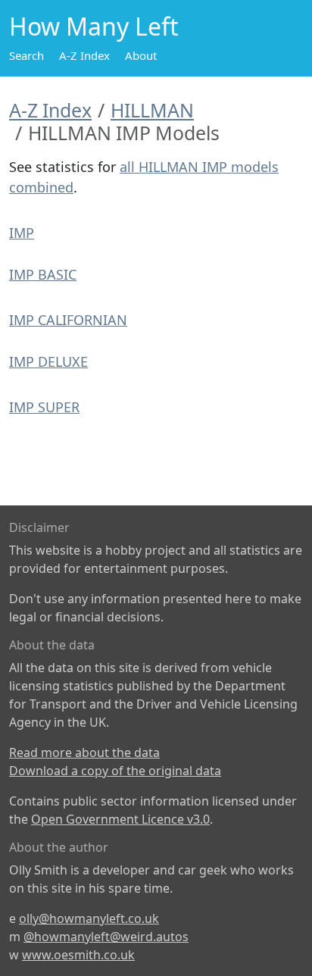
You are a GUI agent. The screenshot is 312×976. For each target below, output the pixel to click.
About (141, 55)
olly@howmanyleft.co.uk (89, 918)
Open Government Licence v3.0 (120, 819)
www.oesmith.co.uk (78, 954)
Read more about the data (84, 752)
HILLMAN (152, 110)
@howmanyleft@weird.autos (106, 936)
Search (26, 55)
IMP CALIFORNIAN (68, 320)
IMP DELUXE (48, 361)
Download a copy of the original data (115, 770)
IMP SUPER (44, 407)
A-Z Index (84, 55)
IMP (21, 233)
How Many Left (94, 26)
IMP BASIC (42, 274)
